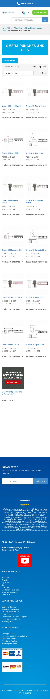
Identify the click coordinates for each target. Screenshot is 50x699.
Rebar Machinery (9, 638)
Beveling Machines (9, 643)
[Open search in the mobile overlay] (30, 19)
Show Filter (9, 60)
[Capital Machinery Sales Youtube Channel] (25, 560)
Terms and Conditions (11, 619)
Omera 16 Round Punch (36, 106)
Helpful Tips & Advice (10, 612)
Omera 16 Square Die (35, 345)
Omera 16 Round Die (34, 153)
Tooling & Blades (8, 634)
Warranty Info (7, 621)
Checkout (5, 587)
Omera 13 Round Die (10, 153)
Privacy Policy (7, 614)
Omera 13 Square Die (10, 345)
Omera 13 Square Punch (12, 297)
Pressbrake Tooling (9, 641)
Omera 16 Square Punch (36, 297)
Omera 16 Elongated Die (36, 250)
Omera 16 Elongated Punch (34, 201)
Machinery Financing (10, 590)
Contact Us (6, 595)
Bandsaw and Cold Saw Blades (14, 636)
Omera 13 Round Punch (11, 106)
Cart (3, 585)
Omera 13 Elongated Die (12, 250)
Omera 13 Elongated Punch (10, 201)
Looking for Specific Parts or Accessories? (12, 393)
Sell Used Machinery (10, 592)
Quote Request (40, 12)
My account (6, 582)
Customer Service (9, 607)
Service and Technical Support (14, 617)
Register (5, 580)
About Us (5, 577)
